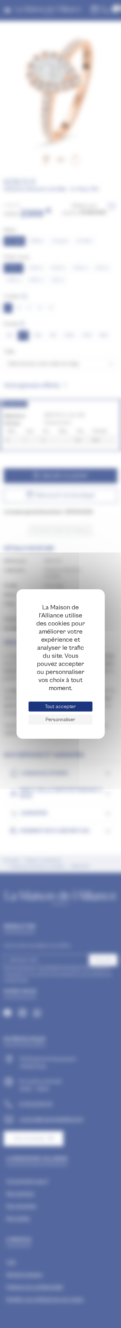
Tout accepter (60, 706)
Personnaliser (60, 719)
